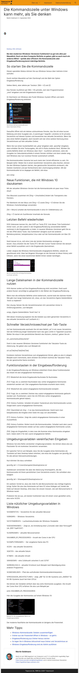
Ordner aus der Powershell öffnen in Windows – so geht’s (34, 635)
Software (18, 49)
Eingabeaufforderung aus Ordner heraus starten (31, 638)
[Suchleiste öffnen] (75, 2)
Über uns (35, 3)
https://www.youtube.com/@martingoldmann (29, 660)
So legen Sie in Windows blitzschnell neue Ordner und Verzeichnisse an (40, 641)
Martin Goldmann (23, 652)
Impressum (48, 3)
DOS (14, 49)
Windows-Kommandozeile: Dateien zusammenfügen (32, 633)
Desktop (9, 49)
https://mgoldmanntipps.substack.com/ (27, 662)
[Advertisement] (39, 33)
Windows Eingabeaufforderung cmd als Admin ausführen (34, 644)
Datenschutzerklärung (63, 3)
